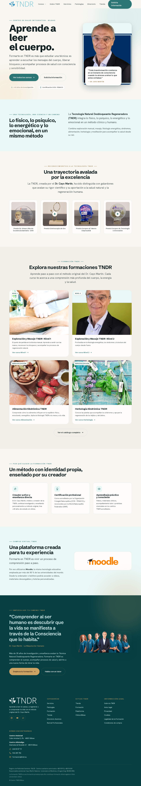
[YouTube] (17, 718)
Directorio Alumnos (54, 719)
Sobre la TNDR (109, 703)
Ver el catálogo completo (69, 432)
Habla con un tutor (53, 671)
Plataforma (80, 711)
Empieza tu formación (23, 671)
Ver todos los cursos (22, 77)
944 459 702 (16, 753)
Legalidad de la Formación (114, 719)
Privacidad (108, 711)
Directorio (91, 4)
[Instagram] (11, 718)
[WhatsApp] (23, 718)
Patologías (79, 4)
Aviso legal (108, 707)
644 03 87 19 (17, 749)
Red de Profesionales (55, 723)
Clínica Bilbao (81, 715)
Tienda (102, 4)
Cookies (107, 715)
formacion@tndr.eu (19, 757)
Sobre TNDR (55, 4)
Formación (51, 711)
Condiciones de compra (113, 723)
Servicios (67, 4)
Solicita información (53, 77)
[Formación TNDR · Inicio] (21, 4)
